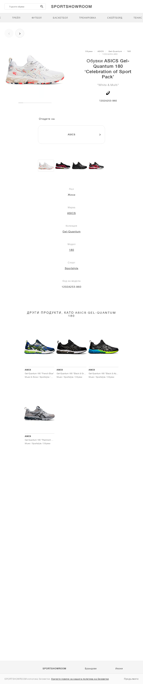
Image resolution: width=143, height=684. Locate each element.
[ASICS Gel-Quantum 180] (80, 166)
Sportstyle (71, 268)
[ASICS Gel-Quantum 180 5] (63, 166)
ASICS (101, 51)
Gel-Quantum (115, 51)
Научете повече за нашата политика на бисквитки (80, 679)
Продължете (131, 679)
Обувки (89, 51)
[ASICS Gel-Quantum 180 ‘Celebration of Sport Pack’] (46, 166)
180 (129, 51)
